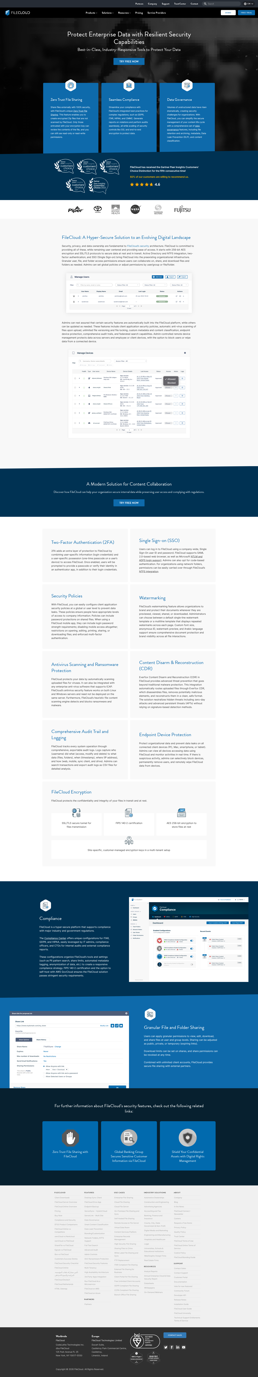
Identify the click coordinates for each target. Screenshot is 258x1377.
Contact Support (181, 1273)
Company (152, 3)
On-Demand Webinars (153, 1292)
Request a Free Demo (183, 1223)
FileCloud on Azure (92, 1293)
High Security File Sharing (125, 1244)
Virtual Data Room (121, 1227)
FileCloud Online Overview (66, 1206)
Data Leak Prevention (94, 1229)
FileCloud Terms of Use (183, 1241)
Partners (139, 3)
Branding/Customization (95, 1233)
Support (165, 3)
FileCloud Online (61, 1268)
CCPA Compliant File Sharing (126, 1290)
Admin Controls (91, 1254)
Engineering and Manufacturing (157, 1235)
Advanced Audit (91, 1250)
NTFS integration (148, 571)
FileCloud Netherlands (64, 1284)
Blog (176, 1202)
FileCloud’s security (138, 245)
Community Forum (181, 1291)
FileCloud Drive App (93, 1202)
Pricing (139, 13)
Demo (228, 12)
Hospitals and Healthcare (154, 1239)
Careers (177, 1218)
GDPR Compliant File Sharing (126, 1286)
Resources (123, 13)
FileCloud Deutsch (62, 1280)
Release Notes (180, 1300)
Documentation (180, 1282)
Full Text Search (91, 1245)
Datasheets (149, 1283)
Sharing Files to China (123, 1248)
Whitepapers (149, 1288)
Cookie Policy (180, 1253)
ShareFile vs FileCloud (64, 1245)
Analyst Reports (150, 1271)
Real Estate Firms (151, 1260)
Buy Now (58, 1215)
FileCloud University (182, 1313)
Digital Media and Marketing (156, 1230)
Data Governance (92, 1220)
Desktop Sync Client (93, 1197)
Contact (194, 3)
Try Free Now (129, 61)
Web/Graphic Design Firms (155, 1256)
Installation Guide (181, 1304)
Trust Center (180, 3)
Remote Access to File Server (126, 1223)
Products (90, 13)
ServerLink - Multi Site (94, 1215)
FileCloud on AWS (92, 1289)
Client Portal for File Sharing (126, 1277)
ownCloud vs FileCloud (64, 1241)
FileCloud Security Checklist (66, 1263)
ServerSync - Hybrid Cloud (96, 1211)
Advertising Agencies (153, 1206)
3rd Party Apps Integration (95, 1277)
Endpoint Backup (92, 1206)
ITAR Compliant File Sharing (126, 1265)
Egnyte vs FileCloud (63, 1250)
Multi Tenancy (90, 1268)
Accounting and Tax (152, 1211)
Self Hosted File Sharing (124, 1218)
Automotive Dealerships (154, 1197)
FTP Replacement (121, 1260)
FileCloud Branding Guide (184, 1257)
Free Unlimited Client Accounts (127, 1281)
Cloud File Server (121, 1206)
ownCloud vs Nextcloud (65, 1236)
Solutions (107, 13)
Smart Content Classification (96, 1224)
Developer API (180, 1295)
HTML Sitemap (61, 1289)
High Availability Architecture (97, 1272)
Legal (146, 1244)
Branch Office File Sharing (125, 1295)
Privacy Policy (180, 1227)
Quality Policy (180, 1232)
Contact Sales (180, 1268)
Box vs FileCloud (62, 1254)
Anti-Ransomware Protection (97, 1259)
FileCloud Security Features (96, 1263)
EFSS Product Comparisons (66, 1224)
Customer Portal (181, 1277)
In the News (179, 1206)
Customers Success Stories (66, 1259)
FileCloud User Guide (183, 1309)
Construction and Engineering (156, 1202)
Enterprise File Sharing (123, 1197)
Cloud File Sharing (122, 1202)
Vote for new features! (183, 1286)
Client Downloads (62, 1197)
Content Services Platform (125, 1232)
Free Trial (246, 12)
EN (249, 3)
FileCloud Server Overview (66, 1202)
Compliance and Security (65, 1220)
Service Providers (157, 13)
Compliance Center (55, 938)
